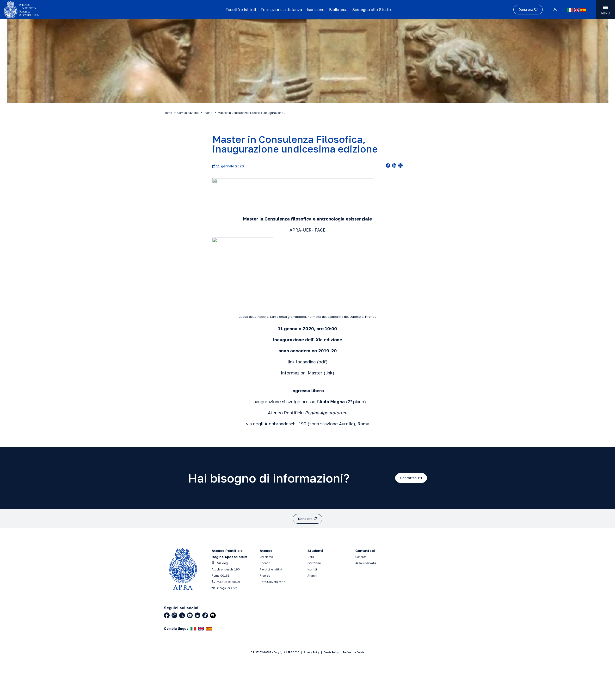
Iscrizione (315, 9)
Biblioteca (338, 9)
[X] (182, 615)
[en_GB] (576, 10)
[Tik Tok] (205, 615)
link (328, 372)
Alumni (312, 575)
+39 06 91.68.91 (228, 582)
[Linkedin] (197, 615)
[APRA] (77, 9)
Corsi (311, 557)
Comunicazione (187, 113)
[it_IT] (570, 10)
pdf (322, 361)
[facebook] (388, 166)
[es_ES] (583, 10)
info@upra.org (227, 588)
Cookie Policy (331, 652)
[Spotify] (213, 615)
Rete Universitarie (272, 582)
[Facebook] (167, 615)
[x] (400, 166)
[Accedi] (554, 9)
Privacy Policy (311, 652)
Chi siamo (266, 557)
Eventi (208, 113)
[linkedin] (394, 166)
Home (168, 113)
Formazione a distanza (281, 9)
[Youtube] (190, 615)
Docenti (265, 563)
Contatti (361, 557)
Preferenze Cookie (353, 652)
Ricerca (265, 575)
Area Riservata (365, 563)
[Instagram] (174, 615)
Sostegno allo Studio (371, 9)
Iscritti (312, 569)
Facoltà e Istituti (241, 9)
